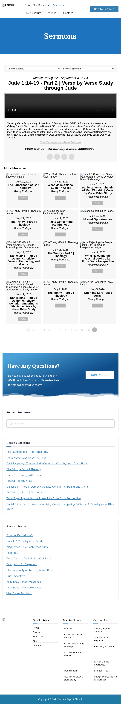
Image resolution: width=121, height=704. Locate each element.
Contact (68, 13)
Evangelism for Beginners (21, 564)
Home (36, 627)
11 (82, 329)
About (36, 640)
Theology (12, 552)
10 (76, 329)
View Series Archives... (19, 593)
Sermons (58, 5)
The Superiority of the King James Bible (29, 570)
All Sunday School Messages (23, 581)
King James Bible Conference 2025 (27, 547)
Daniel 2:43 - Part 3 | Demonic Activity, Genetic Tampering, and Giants (47, 486)
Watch (23, 198)
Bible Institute (33, 13)
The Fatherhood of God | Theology (27, 451)
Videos (52, 13)
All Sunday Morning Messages (24, 587)
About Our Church (35, 5)
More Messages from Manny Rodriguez (60, 142)
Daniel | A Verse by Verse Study (24, 541)
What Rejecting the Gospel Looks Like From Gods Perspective (43, 498)
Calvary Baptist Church (70, 699)
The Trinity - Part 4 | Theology (24, 469)
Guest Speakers (15, 576)
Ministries (38, 636)
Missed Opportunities (19, 480)
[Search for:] (60, 423)
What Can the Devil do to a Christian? (28, 558)
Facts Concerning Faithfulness (24, 475)
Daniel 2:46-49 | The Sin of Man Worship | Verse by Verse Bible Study (47, 463)
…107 (89, 329)
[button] (47, 5)
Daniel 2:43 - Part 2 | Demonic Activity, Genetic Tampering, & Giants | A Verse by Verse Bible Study (60, 506)
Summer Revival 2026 (19, 535)
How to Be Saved (104, 9)
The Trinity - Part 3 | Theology (24, 492)
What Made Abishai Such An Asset (26, 457)
